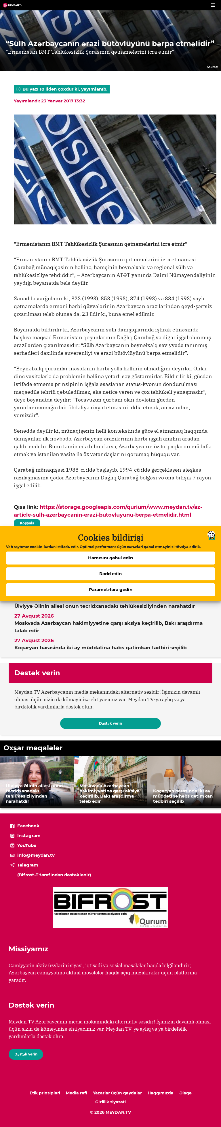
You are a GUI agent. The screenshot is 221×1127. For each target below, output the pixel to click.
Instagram (29, 835)
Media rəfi (76, 1093)
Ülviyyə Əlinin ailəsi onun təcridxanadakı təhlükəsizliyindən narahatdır (104, 606)
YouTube (26, 845)
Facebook (28, 825)
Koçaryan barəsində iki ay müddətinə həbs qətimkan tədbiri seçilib (100, 647)
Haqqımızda (161, 1093)
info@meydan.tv (36, 855)
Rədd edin (110, 573)
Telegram (27, 865)
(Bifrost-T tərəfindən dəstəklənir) (54, 874)
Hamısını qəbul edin (110, 557)
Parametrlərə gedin (110, 589)
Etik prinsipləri (45, 1093)
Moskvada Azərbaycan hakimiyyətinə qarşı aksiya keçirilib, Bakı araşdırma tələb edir (108, 626)
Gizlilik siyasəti (110, 1102)
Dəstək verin (110, 723)
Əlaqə (185, 1093)
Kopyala (27, 522)
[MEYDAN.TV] (12, 5)
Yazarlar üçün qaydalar (117, 1093)
